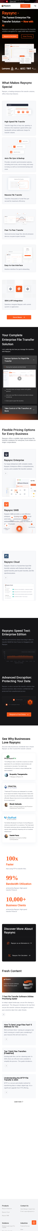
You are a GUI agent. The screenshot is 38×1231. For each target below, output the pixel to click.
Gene (21, 1229)
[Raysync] (6, 6)
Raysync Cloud (6, 1212)
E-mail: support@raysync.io (27, 1211)
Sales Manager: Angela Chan (27, 1209)
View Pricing (27, 36)
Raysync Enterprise (7, 1208)
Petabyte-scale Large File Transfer (8, 1226)
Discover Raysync (17, 317)
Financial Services (25, 1226)
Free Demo (25, 6)
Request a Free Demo (10, 36)
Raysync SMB (5, 1215)
